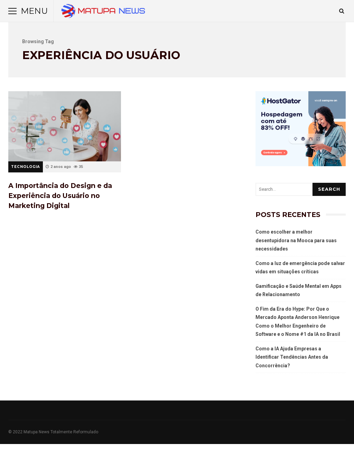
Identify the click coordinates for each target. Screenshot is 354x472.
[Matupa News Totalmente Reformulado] (103, 12)
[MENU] (12, 11)
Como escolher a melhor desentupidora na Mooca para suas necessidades (296, 240)
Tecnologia (25, 166)
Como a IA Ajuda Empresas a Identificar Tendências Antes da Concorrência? (291, 357)
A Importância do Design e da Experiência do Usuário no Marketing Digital (64, 126)
